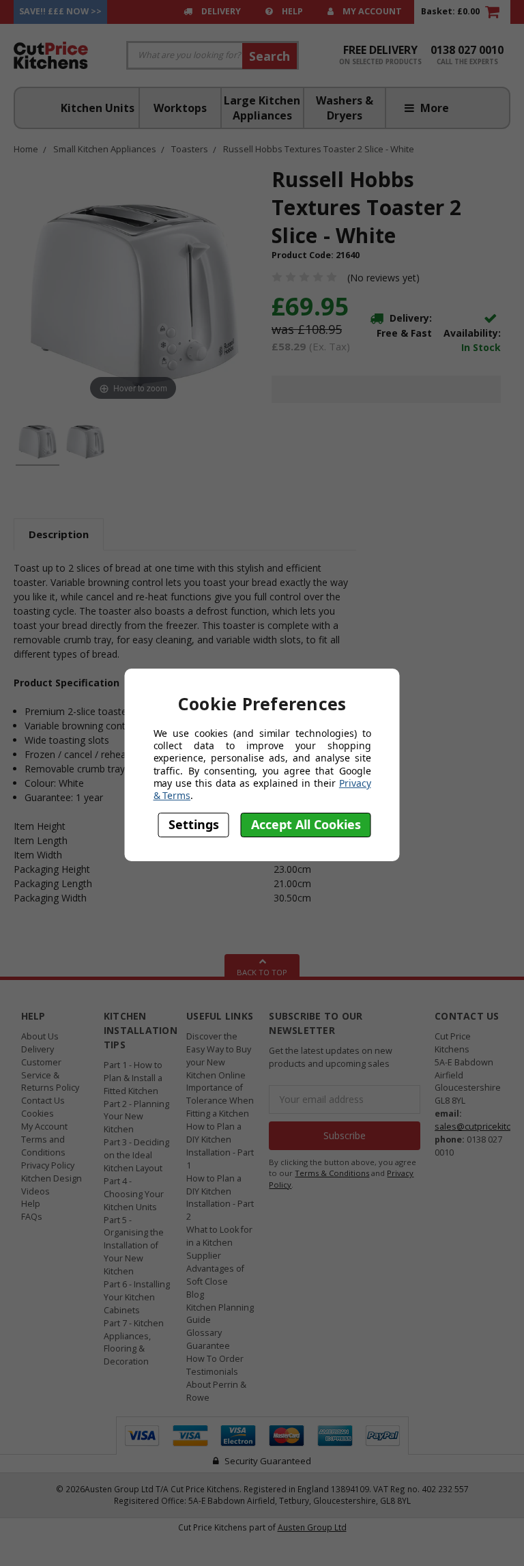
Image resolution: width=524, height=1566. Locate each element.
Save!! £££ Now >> (60, 11)
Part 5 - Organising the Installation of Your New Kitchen (134, 1246)
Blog (195, 1294)
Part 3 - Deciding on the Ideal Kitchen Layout (136, 1155)
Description (59, 534)
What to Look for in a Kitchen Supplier (219, 1242)
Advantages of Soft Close (215, 1275)
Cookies (37, 1113)
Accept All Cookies (306, 824)
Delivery (220, 11)
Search (269, 56)
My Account (371, 11)
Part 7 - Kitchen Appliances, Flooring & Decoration (134, 1342)
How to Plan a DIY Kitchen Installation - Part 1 (220, 1146)
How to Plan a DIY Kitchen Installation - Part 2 (220, 1198)
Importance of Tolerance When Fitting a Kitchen (220, 1100)
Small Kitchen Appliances (104, 149)
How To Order (215, 1359)
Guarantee (208, 1346)
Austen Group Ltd (312, 1527)
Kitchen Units (97, 107)
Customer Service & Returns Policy (50, 1075)
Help (291, 11)
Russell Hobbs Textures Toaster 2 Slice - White (318, 149)
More (433, 108)
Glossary (204, 1333)
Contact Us (43, 1100)
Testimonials (212, 1372)
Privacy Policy (47, 1165)
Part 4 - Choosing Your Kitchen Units (134, 1194)
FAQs (31, 1216)
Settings (194, 824)
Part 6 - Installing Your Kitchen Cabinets (137, 1297)
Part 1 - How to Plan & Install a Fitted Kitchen (133, 1078)
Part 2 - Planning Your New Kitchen (136, 1117)
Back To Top (262, 972)
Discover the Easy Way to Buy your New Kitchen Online (218, 1056)
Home (26, 149)
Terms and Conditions (43, 1146)
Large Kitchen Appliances (262, 108)
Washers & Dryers (344, 108)
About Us (40, 1036)
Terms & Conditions (332, 1173)
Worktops (180, 107)
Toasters (189, 149)
